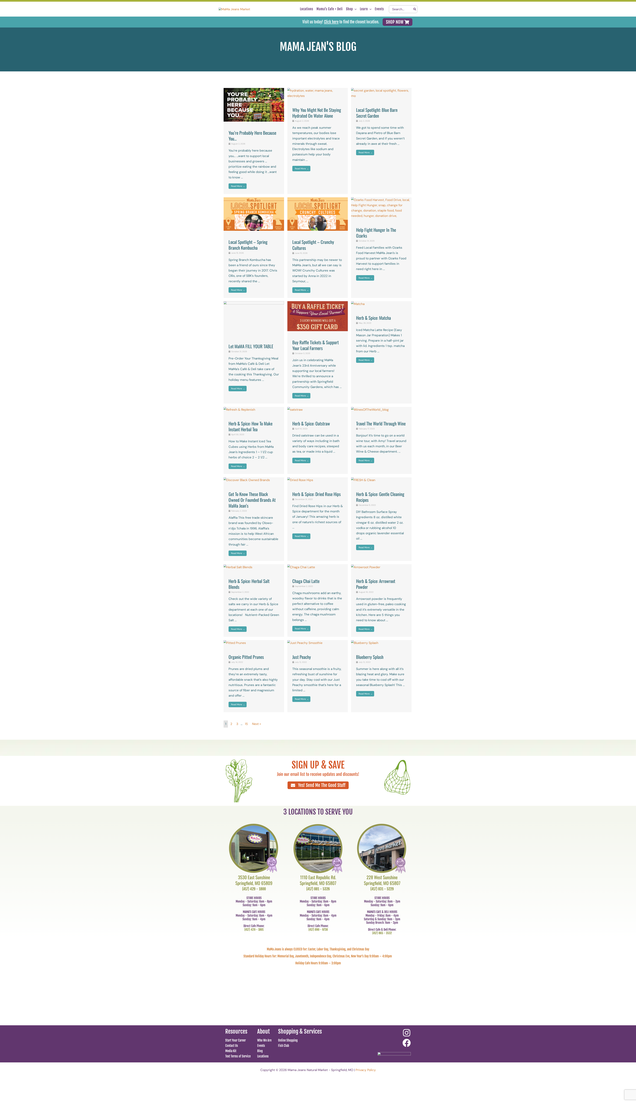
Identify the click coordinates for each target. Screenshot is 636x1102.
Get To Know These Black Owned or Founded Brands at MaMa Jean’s (252, 500)
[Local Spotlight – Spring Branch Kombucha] (254, 214)
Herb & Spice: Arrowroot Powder (375, 584)
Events (379, 9)
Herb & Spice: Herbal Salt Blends (249, 584)
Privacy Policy (366, 1070)
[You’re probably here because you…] (254, 104)
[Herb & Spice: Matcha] (358, 304)
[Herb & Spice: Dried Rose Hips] (300, 480)
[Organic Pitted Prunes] (235, 643)
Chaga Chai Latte (305, 581)
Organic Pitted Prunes (246, 657)
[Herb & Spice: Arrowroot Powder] (365, 567)
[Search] (415, 9)
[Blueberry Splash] (364, 643)
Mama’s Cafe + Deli (330, 9)
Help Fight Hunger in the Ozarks (376, 232)
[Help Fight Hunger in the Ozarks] (381, 208)
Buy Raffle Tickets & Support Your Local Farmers (315, 345)
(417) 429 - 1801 (254, 929)
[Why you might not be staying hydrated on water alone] (317, 93)
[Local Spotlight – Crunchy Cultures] (317, 214)
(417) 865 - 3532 (382, 933)
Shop (349, 9)
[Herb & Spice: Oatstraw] (295, 409)
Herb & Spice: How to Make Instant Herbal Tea (250, 426)
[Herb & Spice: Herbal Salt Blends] (238, 567)
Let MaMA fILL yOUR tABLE (251, 346)
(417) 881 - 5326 (318, 889)
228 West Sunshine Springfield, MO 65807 (382, 880)
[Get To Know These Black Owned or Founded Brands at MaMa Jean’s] (247, 480)
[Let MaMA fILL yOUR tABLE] (254, 318)
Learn (364, 9)
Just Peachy (301, 657)
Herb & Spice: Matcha (373, 317)
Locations (306, 9)
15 (246, 724)
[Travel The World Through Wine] (370, 409)
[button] (355, 9)
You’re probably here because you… (252, 135)
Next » (256, 724)
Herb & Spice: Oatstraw (311, 423)
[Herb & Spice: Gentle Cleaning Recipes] (363, 480)
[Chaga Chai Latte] (301, 567)
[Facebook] (406, 1043)
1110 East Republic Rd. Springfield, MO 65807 (318, 880)
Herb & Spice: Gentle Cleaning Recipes (380, 497)
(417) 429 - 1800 (254, 889)
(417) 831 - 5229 (382, 889)
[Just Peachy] (304, 643)
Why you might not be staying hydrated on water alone (316, 113)
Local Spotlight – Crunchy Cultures (313, 245)
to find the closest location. (351, 22)
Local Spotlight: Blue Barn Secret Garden (377, 113)
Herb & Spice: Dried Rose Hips (316, 494)
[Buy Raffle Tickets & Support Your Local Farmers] (317, 316)
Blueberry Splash (369, 657)
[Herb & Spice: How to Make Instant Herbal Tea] (239, 409)
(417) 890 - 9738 (318, 929)
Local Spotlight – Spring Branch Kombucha (248, 245)
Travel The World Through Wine (381, 423)
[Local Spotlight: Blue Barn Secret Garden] (381, 93)
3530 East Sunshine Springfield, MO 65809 (253, 880)
